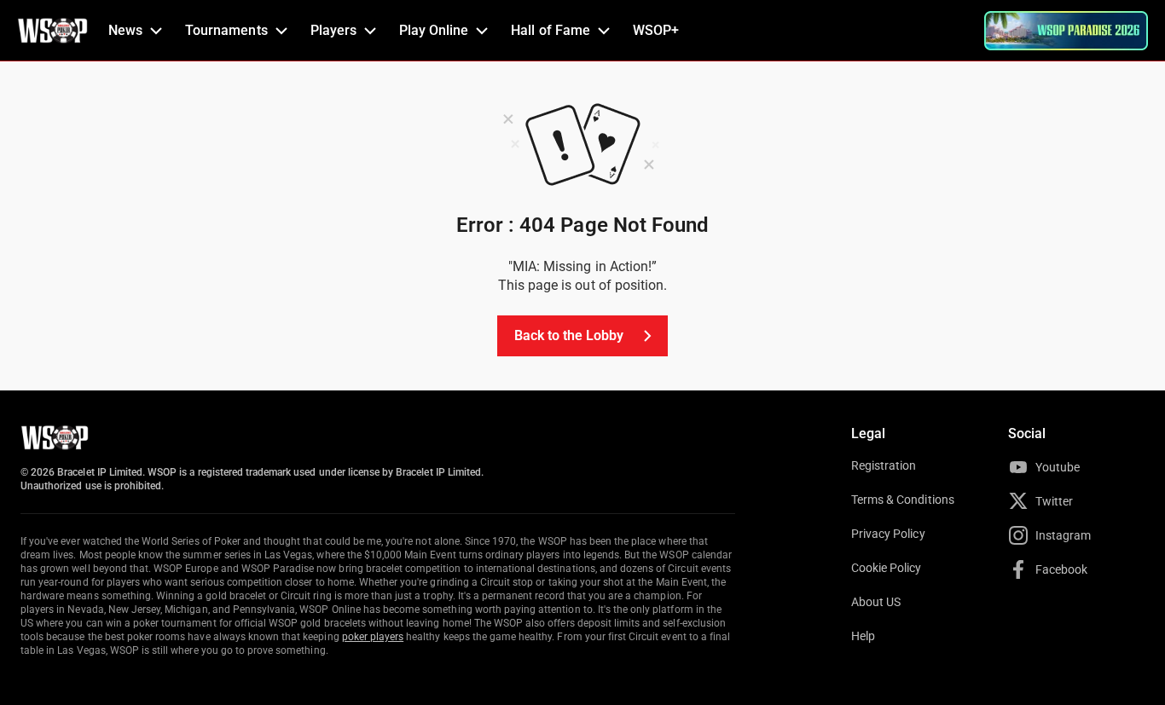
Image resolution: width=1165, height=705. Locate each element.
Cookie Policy (886, 568)
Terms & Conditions (902, 499)
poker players (373, 637)
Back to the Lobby (569, 335)
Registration (883, 465)
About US (876, 602)
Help (863, 636)
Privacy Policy (888, 533)
